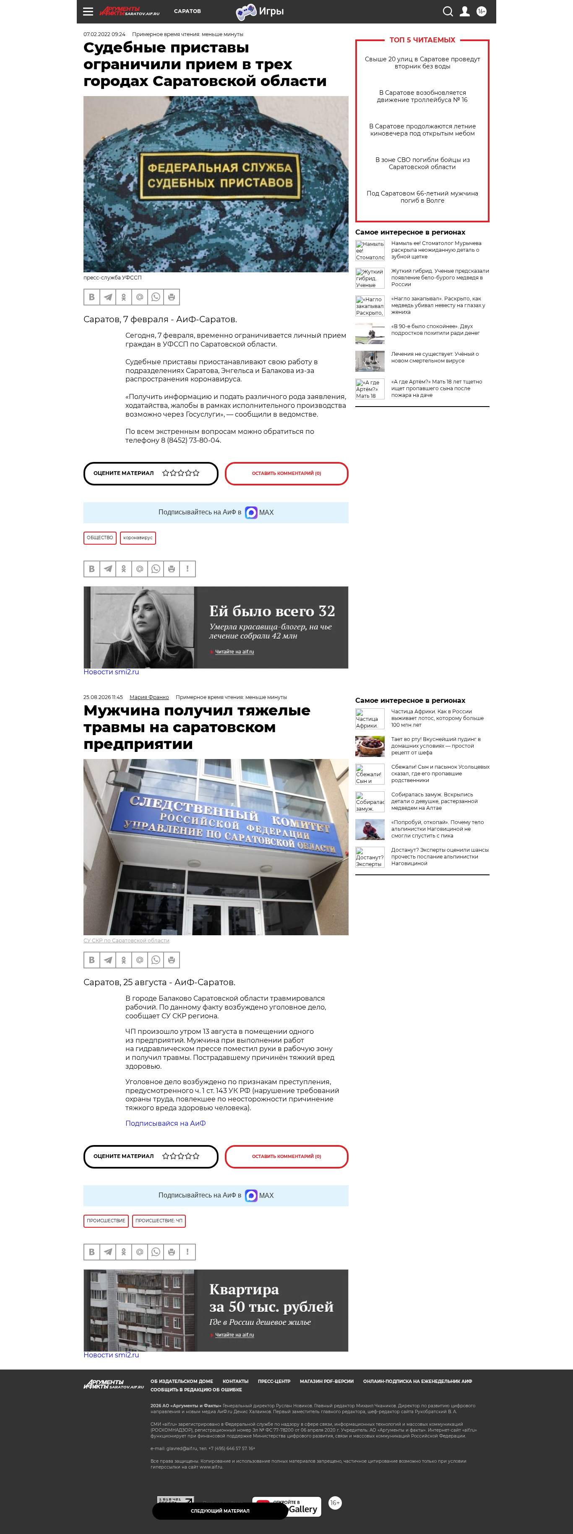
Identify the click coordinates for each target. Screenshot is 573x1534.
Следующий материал (220, 1511)
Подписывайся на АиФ (165, 1123)
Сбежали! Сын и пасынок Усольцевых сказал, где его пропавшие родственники (440, 773)
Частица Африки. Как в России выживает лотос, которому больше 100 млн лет (437, 718)
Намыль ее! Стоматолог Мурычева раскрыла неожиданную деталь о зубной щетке (436, 250)
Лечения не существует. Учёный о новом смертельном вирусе (435, 357)
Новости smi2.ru (111, 672)
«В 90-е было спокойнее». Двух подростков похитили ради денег (435, 329)
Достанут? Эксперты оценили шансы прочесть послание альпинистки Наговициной (440, 856)
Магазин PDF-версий (327, 1381)
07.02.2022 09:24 (104, 34)
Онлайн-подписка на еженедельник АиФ (417, 1381)
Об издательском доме (182, 1381)
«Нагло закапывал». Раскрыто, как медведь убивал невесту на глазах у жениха (438, 305)
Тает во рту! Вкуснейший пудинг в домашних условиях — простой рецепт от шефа (436, 746)
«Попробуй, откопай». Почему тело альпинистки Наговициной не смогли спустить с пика (437, 829)
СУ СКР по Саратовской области (126, 940)
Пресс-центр (274, 1381)
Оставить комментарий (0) (286, 473)
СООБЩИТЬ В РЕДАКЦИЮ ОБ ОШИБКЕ (196, 1390)
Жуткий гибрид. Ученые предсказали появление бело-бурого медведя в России (440, 277)
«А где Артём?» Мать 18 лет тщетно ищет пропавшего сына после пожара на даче (436, 388)
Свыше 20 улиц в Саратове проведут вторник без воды (422, 63)
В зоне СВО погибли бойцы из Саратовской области (422, 164)
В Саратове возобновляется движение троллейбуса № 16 (422, 96)
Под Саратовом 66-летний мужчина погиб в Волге (422, 197)
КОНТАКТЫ (235, 1381)
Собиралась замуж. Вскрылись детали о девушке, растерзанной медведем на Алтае (434, 801)
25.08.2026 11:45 (103, 697)
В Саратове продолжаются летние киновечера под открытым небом (422, 130)
